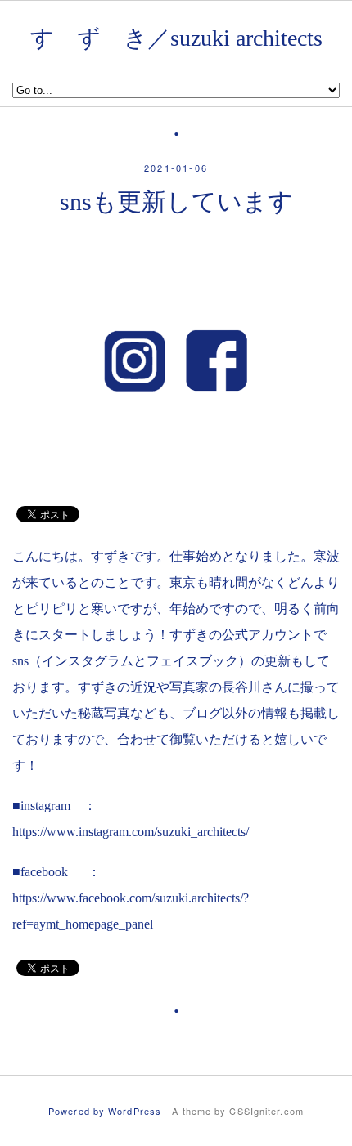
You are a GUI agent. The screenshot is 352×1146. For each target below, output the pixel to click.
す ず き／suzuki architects (176, 38)
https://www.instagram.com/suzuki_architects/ (130, 832)
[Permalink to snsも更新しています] (176, 475)
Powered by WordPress (104, 1110)
